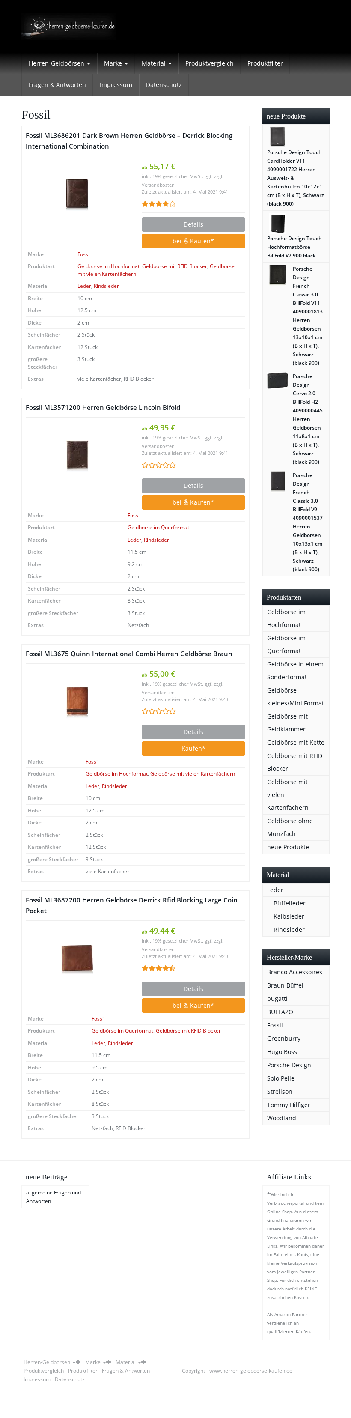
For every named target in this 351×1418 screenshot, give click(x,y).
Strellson (279, 1091)
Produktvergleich (209, 63)
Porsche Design (289, 1065)
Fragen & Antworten (57, 85)
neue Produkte (288, 847)
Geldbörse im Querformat (158, 527)
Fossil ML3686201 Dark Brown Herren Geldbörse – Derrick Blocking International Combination (129, 141)
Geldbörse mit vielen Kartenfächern (192, 773)
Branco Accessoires (294, 972)
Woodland (281, 1118)
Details (193, 224)
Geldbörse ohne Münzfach (290, 827)
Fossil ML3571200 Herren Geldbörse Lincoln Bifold (103, 407)
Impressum (116, 85)
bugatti (277, 998)
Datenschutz (164, 85)
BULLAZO (280, 1012)
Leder (84, 286)
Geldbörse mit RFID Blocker (174, 266)
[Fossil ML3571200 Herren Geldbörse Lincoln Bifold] (77, 456)
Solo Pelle (280, 1078)
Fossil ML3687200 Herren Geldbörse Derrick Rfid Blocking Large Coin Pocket (132, 905)
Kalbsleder (289, 916)
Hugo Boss (282, 1052)
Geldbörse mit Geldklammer (287, 722)
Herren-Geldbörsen (57, 63)
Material (154, 63)
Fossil (84, 254)
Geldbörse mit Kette (295, 742)
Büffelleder (290, 903)
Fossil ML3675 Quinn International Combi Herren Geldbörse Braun (129, 653)
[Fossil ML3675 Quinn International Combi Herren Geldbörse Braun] (77, 703)
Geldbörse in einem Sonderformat (295, 670)
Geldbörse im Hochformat (108, 266)
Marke (114, 63)
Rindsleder (106, 286)
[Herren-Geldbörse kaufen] (68, 26)
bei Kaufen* (193, 241)
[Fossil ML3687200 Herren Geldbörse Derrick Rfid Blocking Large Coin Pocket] (77, 960)
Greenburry (283, 1038)
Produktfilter (265, 63)
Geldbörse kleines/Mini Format (295, 696)
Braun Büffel (285, 985)
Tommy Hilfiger (288, 1105)
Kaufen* (193, 748)
